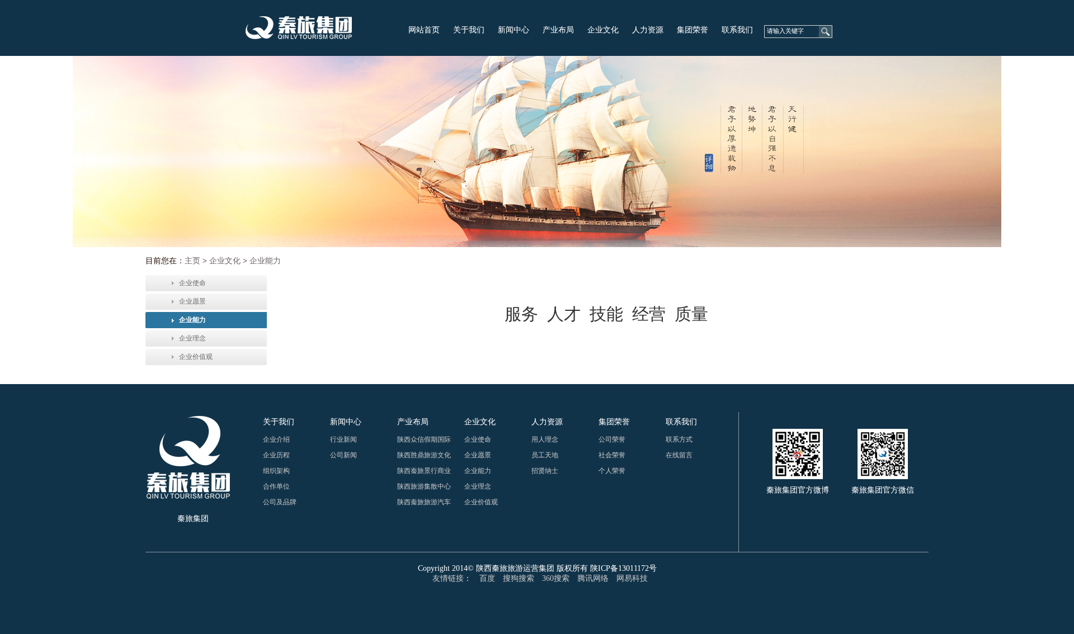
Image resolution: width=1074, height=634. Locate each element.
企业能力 (265, 261)
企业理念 (192, 338)
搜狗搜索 (518, 578)
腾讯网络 (593, 578)
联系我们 (737, 30)
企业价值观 (196, 357)
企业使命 (192, 283)
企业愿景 (192, 301)
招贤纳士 (544, 471)
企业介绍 (276, 439)
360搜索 (555, 578)
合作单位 (276, 486)
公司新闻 (343, 455)
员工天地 (544, 455)
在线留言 (679, 455)
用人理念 (544, 439)
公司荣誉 (612, 439)
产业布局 (558, 30)
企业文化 (603, 30)
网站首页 (424, 30)
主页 (192, 261)
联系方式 (679, 439)
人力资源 (647, 30)
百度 (487, 578)
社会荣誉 (612, 455)
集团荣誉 (692, 30)
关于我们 (468, 30)
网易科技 (632, 578)
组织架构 (276, 471)
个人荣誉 (612, 471)
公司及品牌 (279, 502)
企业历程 (276, 455)
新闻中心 (513, 30)
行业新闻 (343, 439)
